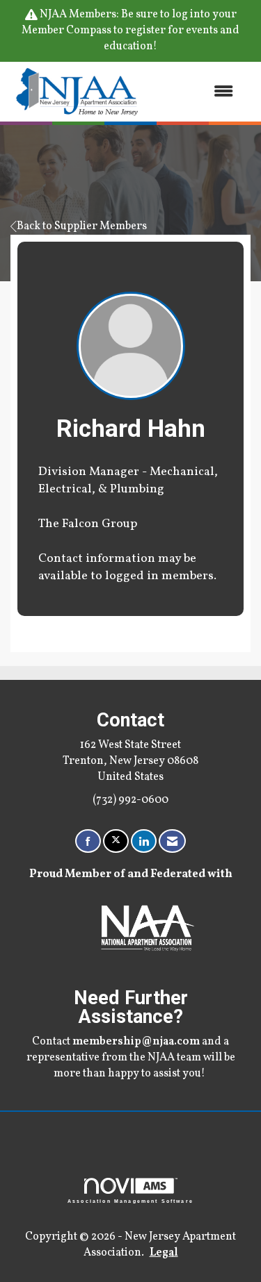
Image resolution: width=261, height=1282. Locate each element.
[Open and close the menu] (195, 91)
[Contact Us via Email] (172, 841)
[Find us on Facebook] (88, 841)
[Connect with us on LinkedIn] (144, 841)
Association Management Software (130, 1201)
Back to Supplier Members (82, 226)
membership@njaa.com (136, 1041)
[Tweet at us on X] (116, 841)
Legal (164, 1252)
